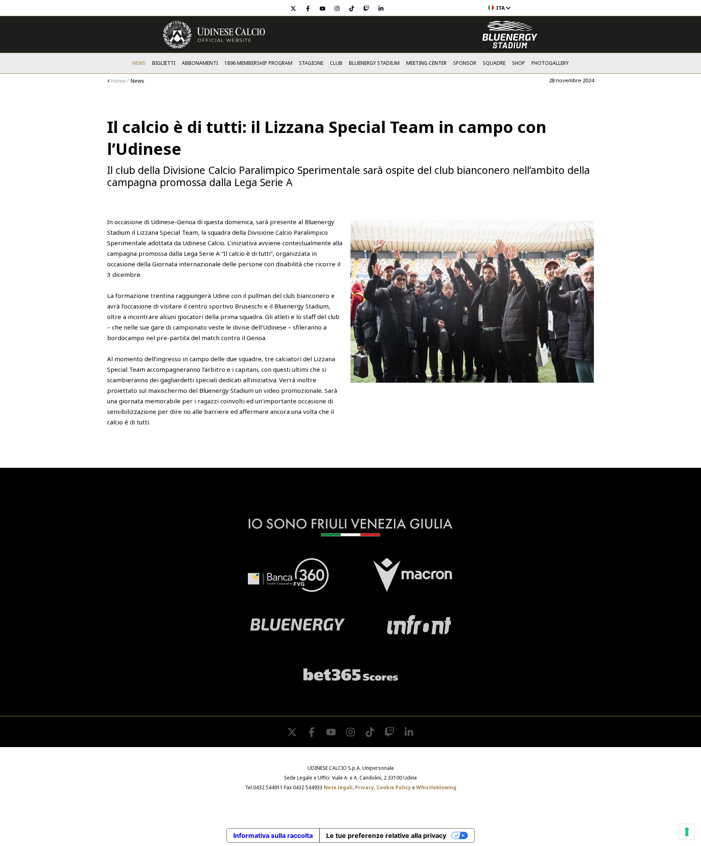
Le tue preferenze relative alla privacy (386, 835)
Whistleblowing (436, 787)
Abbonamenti (200, 63)
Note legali (338, 787)
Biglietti (163, 63)
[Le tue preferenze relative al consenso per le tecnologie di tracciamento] (687, 832)
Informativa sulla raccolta (273, 835)
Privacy (364, 787)
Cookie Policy (393, 787)
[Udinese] (214, 35)
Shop (518, 63)
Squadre (494, 63)
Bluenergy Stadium (374, 63)
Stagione (311, 63)
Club (336, 63)
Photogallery (550, 63)
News (139, 63)
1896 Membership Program (258, 63)
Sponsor (464, 63)
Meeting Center (426, 63)
